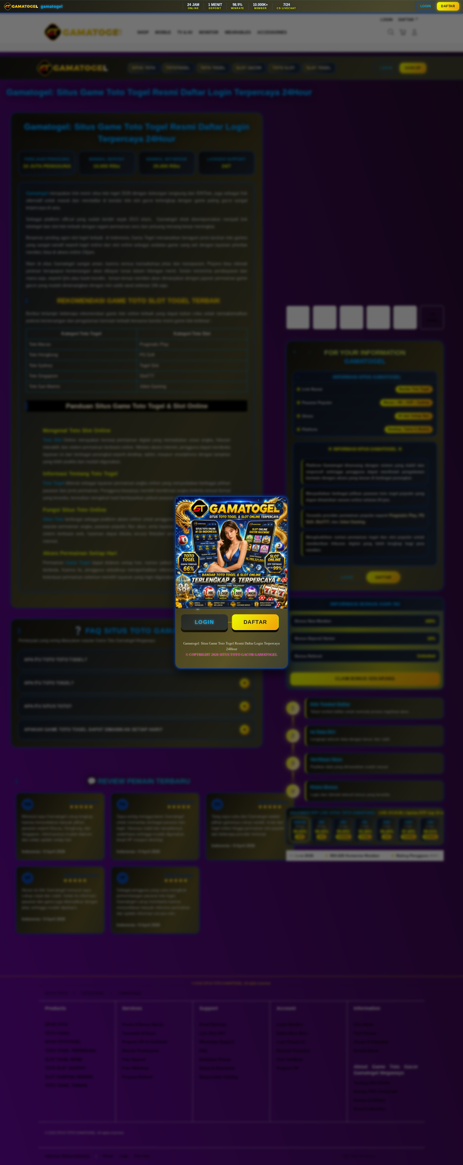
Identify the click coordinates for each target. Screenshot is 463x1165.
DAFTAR (448, 6)
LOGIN (425, 6)
